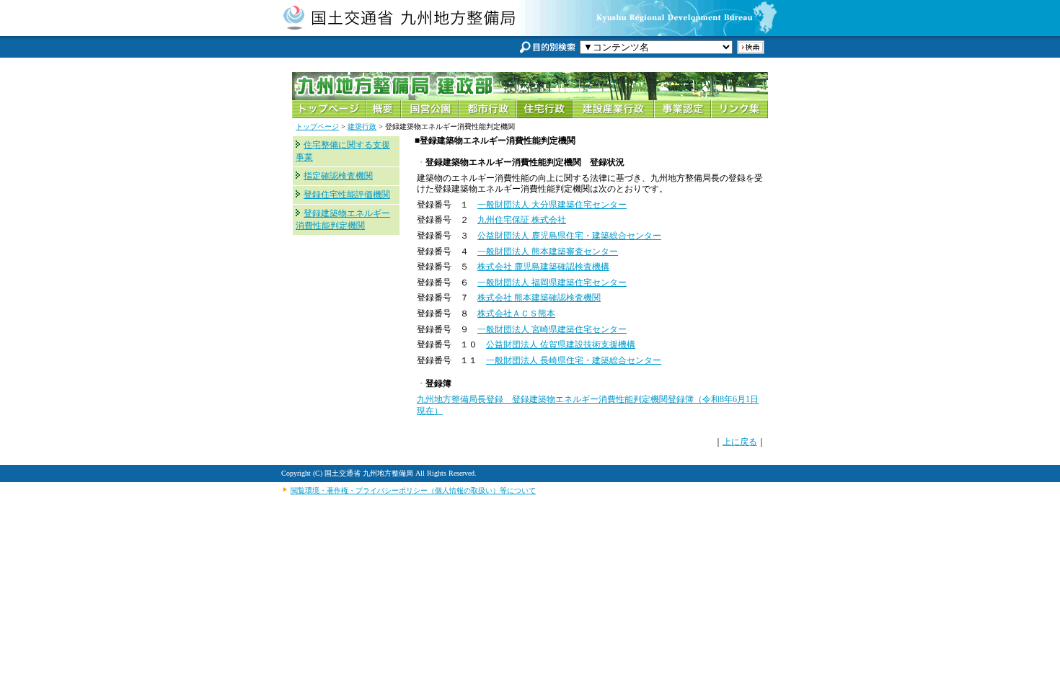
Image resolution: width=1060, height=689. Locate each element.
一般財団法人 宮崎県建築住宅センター (552, 329)
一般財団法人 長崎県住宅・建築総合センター (573, 360)
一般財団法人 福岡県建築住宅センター (552, 282)
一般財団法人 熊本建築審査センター (547, 251)
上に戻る (740, 442)
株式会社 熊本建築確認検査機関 (539, 298)
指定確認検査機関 (338, 176)
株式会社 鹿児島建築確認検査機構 (543, 267)
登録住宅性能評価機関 (347, 195)
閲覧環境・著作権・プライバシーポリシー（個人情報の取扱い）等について (413, 490)
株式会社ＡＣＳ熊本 (516, 313)
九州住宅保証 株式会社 (521, 220)
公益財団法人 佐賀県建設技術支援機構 (560, 344)
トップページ (317, 126)
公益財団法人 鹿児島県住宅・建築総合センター (569, 236)
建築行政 (362, 126)
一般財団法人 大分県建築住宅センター (552, 205)
